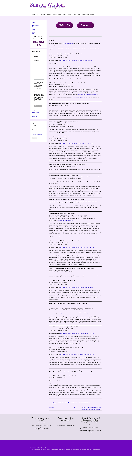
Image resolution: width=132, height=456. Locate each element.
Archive (83, 12)
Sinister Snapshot (35, 112)
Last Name (36, 75)
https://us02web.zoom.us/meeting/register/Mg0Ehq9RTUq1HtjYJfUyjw (76, 287)
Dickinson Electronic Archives (60, 449)
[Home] (47, 5)
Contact (86, 12)
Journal (61, 12)
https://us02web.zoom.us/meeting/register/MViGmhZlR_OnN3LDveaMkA (77, 333)
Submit (78, 12)
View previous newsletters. (37, 110)
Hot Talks (54, 404)
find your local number (68, 43)
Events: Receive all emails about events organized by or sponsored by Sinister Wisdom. (38, 88)
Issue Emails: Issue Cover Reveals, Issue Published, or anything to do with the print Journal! (39, 93)
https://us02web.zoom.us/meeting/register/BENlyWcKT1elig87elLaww (76, 313)
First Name (36, 67)
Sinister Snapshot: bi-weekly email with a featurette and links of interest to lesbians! (38, 99)
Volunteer (75, 12)
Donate (71, 12)
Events (33, 32)
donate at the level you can (87, 48)
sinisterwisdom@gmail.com (79, 97)
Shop (81, 12)
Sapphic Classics (35, 25)
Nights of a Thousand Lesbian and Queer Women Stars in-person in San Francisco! (71, 402)
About (64, 12)
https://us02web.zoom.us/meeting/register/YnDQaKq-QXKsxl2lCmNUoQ (77, 354)
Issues (33, 24)
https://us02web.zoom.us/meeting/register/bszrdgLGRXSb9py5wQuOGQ (77, 247)
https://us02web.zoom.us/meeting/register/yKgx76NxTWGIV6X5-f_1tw (76, 143)
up (74, 407)
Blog (89, 12)
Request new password (37, 134)
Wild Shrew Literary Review (96, 12)
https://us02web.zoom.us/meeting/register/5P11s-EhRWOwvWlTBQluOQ (77, 60)
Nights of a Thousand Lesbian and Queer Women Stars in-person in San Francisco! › (91, 408)
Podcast (33, 28)
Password (34, 129)
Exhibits (33, 29)
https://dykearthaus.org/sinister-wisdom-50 (87, 94)
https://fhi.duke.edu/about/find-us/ (65, 220)
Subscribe (67, 12)
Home (31, 18)
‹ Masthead (51, 407)
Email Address (37, 60)
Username (34, 125)
